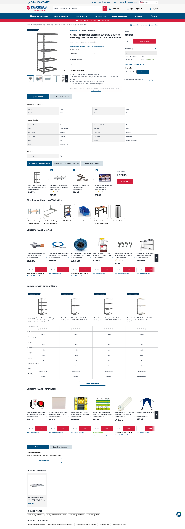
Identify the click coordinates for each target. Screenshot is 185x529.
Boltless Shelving (60, 25)
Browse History (96, 2)
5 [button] (71, 64)
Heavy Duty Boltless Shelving (78, 25)
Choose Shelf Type (59, 178)
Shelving (50, 25)
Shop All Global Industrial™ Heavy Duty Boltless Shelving (87, 46)
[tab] (38, 96)
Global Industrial (75, 30)
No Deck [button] (74, 53)
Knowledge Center (132, 2)
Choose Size (37, 245)
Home (28, 25)
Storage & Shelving (39, 25)
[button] (148, 2)
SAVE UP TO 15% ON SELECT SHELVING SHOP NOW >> (92, 20)
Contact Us (107, 2)
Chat (115, 2)
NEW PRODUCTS (100, 16)
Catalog (121, 2)
